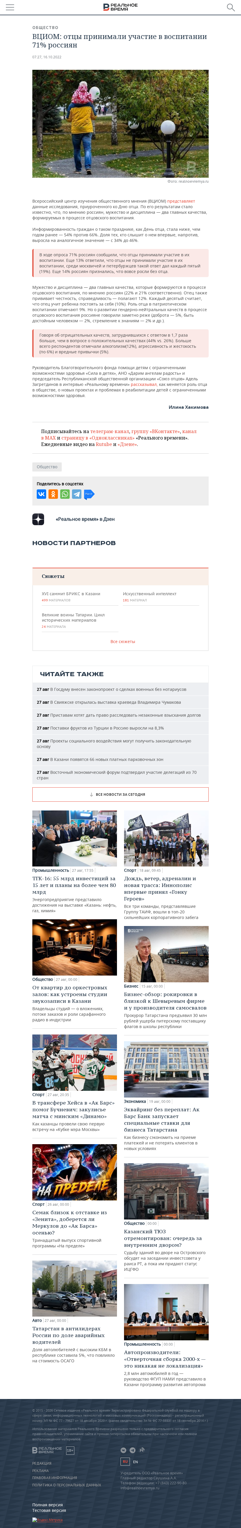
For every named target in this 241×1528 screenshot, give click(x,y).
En (135, 1461)
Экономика (135, 1101)
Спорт (38, 1094)
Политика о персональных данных (66, 1485)
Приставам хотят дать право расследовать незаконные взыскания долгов (119, 715)
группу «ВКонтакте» (155, 431)
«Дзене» (127, 444)
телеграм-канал (109, 431)
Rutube (104, 444)
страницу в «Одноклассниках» (98, 438)
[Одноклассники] (53, 494)
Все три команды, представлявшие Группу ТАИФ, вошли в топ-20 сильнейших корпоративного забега (161, 897)
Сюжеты (53, 576)
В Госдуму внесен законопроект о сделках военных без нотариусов (111, 689)
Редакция (41, 1463)
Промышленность (50, 870)
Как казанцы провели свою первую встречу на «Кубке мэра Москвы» (73, 1115)
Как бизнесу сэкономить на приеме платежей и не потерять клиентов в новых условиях (162, 1128)
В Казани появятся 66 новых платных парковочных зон (100, 759)
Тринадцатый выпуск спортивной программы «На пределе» (69, 1229)
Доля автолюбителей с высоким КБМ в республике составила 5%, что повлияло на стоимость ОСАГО (73, 1344)
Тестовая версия (49, 1510)
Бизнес (131, 986)
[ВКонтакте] (41, 494)
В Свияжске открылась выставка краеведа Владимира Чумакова (109, 702)
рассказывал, (144, 384)
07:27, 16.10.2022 (46, 57)
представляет (181, 201)
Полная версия (47, 1504)
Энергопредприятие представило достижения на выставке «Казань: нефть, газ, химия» (74, 894)
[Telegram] (76, 494)
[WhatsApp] (65, 494)
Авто (37, 1320)
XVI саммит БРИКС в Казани (71, 596)
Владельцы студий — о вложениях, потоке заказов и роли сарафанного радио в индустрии (69, 1003)
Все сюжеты (123, 641)
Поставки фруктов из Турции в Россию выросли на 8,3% (100, 728)
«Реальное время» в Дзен (85, 519)
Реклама (40, 1471)
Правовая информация (54, 1478)
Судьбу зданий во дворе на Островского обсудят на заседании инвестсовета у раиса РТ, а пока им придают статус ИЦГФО (164, 1250)
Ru (125, 1461)
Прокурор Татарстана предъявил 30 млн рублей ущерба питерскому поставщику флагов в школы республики (165, 1010)
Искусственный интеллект (149, 596)
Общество (45, 27)
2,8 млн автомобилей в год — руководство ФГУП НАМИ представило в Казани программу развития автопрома (165, 1368)
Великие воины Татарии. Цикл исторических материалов (73, 620)
